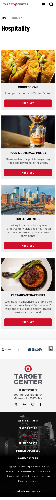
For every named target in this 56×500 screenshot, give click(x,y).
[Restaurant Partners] (28, 274)
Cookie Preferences (25, 471)
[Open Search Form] (51, 4)
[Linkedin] (24, 404)
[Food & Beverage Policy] (28, 131)
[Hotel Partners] (28, 200)
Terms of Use (37, 476)
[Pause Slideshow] (51, 348)
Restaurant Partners (28, 295)
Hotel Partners (28, 219)
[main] (28, 176)
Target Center (16, 4)
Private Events (28, 443)
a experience (28, 491)
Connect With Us (28, 458)
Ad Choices (21, 476)
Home (3, 17)
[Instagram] (32, 404)
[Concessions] (28, 66)
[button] (18, 349)
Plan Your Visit (28, 428)
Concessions (28, 87)
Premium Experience (28, 450)
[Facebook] (41, 404)
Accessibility (32, 481)
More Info (28, 103)
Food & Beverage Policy (28, 153)
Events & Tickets (28, 420)
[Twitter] (16, 404)
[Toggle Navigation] (43, 4)
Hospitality (28, 435)
